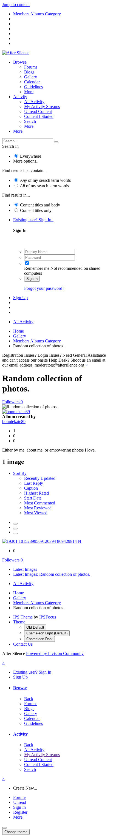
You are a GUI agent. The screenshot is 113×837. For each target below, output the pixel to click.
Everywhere (30, 156)
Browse (20, 62)
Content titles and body (40, 205)
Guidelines (33, 86)
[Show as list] (15, 533)
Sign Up (20, 297)
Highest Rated (36, 493)
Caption (31, 488)
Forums (30, 67)
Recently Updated (39, 478)
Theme (19, 622)
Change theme (15, 832)
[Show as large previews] (15, 528)
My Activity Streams (42, 106)
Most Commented (39, 503)
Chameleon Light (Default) (46, 633)
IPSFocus (47, 617)
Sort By (20, 473)
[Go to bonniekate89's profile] (16, 411)
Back (28, 698)
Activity (20, 96)
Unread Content (38, 111)
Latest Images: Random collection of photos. (51, 574)
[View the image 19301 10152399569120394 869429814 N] (42, 541)
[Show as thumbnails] (15, 523)
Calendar (32, 82)
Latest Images (25, 569)
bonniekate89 (14, 421)
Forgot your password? (44, 288)
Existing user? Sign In (33, 219)
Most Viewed (35, 512)
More (28, 91)
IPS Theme (23, 617)
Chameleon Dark (39, 639)
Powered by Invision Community (55, 653)
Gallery (30, 77)
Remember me (36, 268)
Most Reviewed (38, 508)
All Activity (34, 101)
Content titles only (36, 210)
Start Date (32, 498)
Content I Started (38, 116)
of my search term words (45, 180)
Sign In (32, 279)
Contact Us (23, 644)
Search (30, 121)
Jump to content (16, 4)
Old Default (35, 627)
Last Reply (33, 483)
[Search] (56, 142)
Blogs (29, 72)
